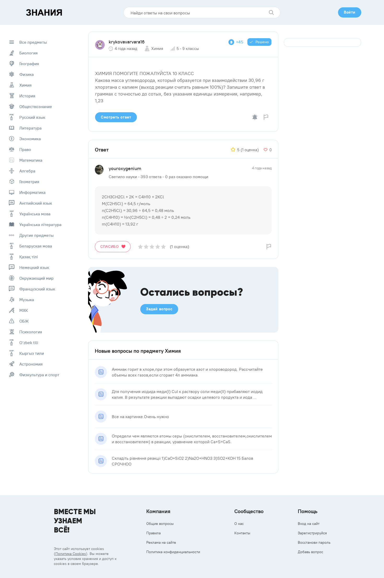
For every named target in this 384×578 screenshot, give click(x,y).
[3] (151, 246)
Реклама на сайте (161, 542)
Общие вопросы (160, 523)
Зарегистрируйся (312, 533)
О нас (239, 523)
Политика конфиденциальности (173, 551)
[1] (140, 246)
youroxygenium (125, 168)
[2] (146, 246)
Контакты (242, 533)
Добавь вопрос (310, 551)
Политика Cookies (70, 553)
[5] (163, 246)
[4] (157, 246)
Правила (153, 533)
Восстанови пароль (314, 542)
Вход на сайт (308, 523)
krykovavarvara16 (127, 42)
